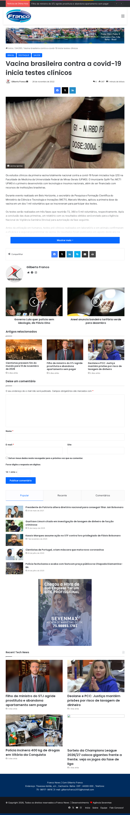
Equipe (104, 807)
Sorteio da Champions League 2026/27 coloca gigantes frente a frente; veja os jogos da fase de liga (94, 757)
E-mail (10, 444)
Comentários (103, 495)
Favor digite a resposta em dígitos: (23, 464)
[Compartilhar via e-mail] (85, 254)
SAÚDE (18, 48)
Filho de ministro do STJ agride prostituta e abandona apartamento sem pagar (65, 366)
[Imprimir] (92, 254)
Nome (9, 431)
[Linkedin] (72, 90)
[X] (65, 90)
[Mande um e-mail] (27, 81)
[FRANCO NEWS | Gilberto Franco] (21, 15)
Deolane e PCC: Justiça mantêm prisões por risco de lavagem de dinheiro (105, 366)
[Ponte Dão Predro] (65, 35)
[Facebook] (57, 90)
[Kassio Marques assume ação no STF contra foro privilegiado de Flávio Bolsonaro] (14, 540)
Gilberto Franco (18, 81)
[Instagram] (36, 272)
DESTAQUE (23, 55)
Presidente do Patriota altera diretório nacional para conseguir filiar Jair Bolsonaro (75, 507)
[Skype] (77, 254)
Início (10, 48)
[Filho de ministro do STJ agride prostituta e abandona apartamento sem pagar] (65, 349)
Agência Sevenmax (102, 802)
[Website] (28, 272)
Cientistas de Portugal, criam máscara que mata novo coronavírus (65, 549)
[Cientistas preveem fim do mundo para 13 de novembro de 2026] (24, 349)
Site (69, 444)
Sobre (95, 807)
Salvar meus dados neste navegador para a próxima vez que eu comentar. (45, 458)
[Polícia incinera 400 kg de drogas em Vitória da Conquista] (34, 730)
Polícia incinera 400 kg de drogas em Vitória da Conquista (33, 752)
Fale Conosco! (117, 807)
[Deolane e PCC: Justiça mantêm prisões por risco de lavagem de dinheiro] (106, 349)
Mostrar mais (64, 240)
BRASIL (10, 55)
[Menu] (122, 17)
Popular (24, 495)
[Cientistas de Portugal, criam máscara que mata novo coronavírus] (14, 554)
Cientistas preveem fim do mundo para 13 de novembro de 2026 (22, 366)
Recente (62, 495)
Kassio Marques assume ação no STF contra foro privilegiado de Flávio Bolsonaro (73, 535)
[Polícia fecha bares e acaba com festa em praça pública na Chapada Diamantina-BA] (14, 568)
